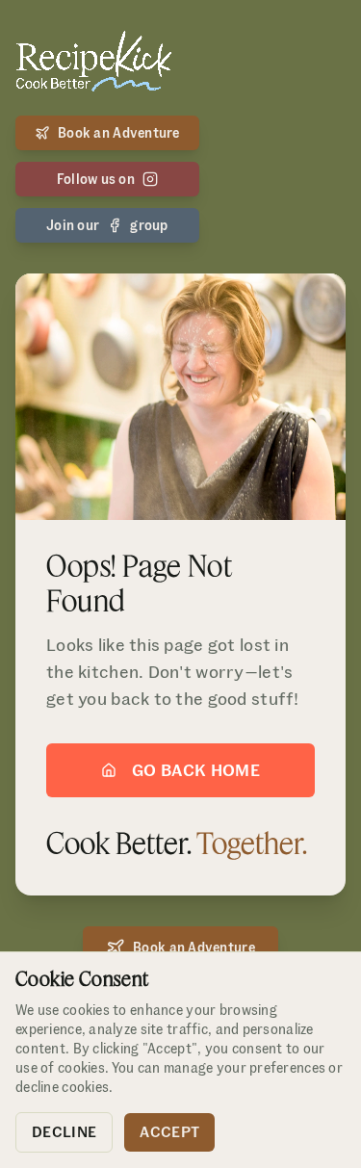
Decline (64, 1132)
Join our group (107, 225)
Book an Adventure (119, 133)
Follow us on (96, 179)
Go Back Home (196, 770)
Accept (169, 1132)
